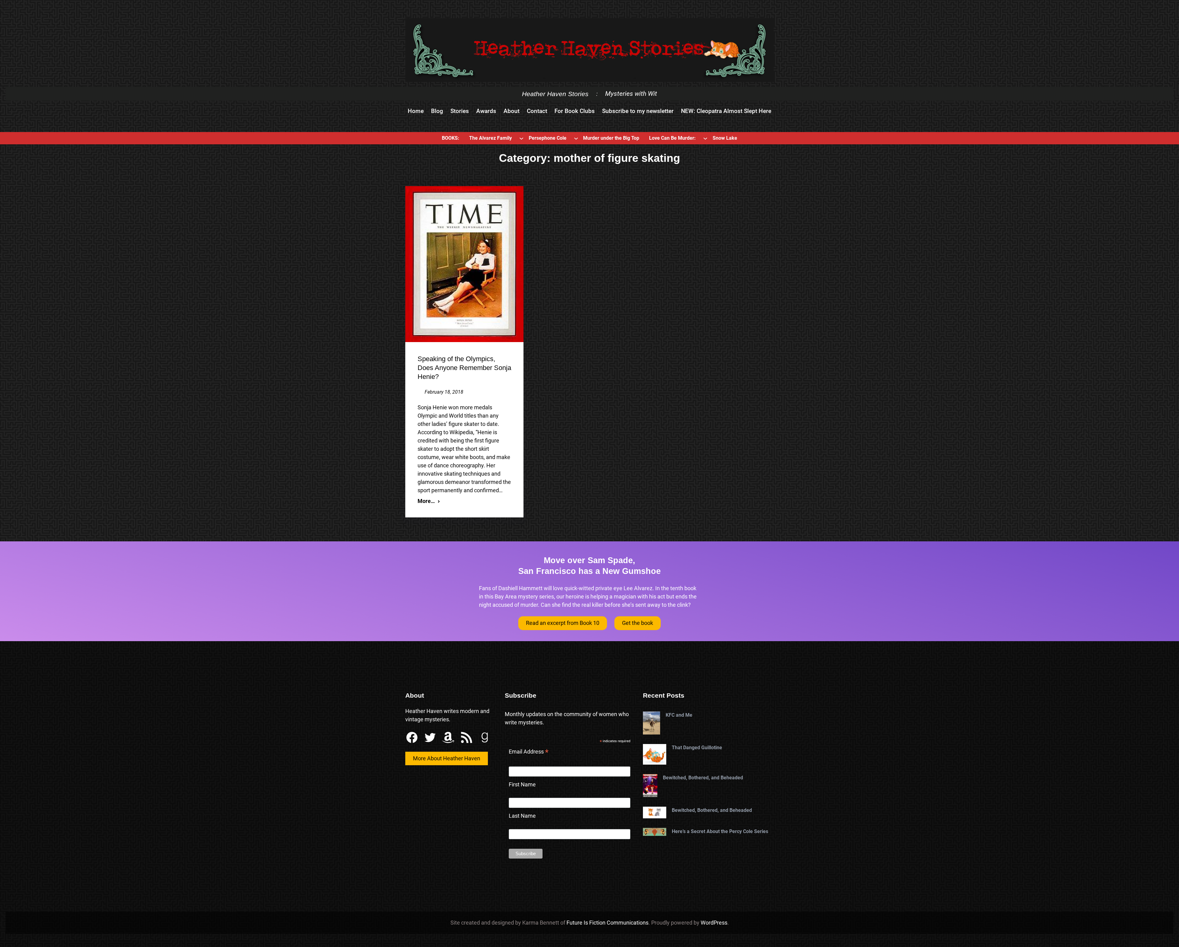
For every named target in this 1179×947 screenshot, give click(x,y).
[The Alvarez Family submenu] (521, 138)
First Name (522, 784)
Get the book (637, 623)
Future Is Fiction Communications (607, 922)
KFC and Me (679, 715)
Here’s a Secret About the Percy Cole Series (720, 831)
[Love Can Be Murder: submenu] (705, 138)
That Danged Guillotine (697, 747)
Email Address (529, 752)
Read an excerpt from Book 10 (562, 623)
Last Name (522, 816)
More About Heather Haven (446, 758)
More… (426, 501)
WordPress (714, 922)
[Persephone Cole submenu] (576, 138)
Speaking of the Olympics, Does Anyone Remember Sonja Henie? (464, 367)
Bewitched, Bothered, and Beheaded (703, 778)
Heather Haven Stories (555, 93)
